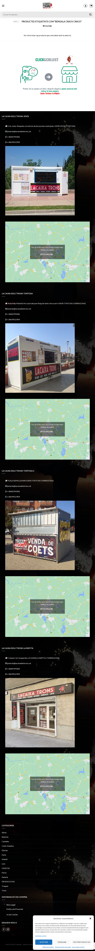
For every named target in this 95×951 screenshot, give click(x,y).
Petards (5, 877)
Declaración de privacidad (63, 947)
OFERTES (6, 868)
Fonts (4, 855)
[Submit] (90, 14)
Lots (3, 864)
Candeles (5, 841)
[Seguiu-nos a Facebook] (4, 929)
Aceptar (44, 942)
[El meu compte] (85, 6)
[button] (90, 918)
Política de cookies (48, 947)
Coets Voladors (8, 846)
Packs (4, 873)
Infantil (4, 859)
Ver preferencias (81, 942)
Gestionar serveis (40, 936)
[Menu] (3, 6)
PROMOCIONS (8, 881)
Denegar (62, 942)
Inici (16, 21)
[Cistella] (91, 6)
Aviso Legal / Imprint (78, 947)
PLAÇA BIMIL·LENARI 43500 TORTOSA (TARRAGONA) (31, 480)
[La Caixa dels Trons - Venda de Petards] (47, 6)
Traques (5, 886)
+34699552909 (13, 142)
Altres (4, 832)
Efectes (5, 850)
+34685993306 (13, 137)
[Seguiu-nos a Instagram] (8, 929)
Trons (4, 890)
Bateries (5, 837)
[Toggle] (92, 845)
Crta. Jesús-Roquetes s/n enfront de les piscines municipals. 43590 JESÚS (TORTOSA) (41, 126)
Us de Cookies (12, 914)
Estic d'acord (47, 254)
